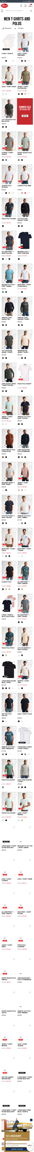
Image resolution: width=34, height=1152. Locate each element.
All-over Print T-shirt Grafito (8, 913)
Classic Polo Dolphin (6, 186)
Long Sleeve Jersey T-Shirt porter (9, 384)
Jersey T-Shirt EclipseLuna (23, 87)
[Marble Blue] (22, 490)
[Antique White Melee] (3, 490)
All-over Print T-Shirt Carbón (24, 582)
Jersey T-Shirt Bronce (7, 1045)
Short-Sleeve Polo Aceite (9, 1012)
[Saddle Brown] (6, 127)
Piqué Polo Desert (24, 384)
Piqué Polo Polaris (9, 219)
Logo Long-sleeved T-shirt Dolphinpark (25, 781)
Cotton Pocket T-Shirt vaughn (8, 516)
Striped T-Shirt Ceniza (7, 153)
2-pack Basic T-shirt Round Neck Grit (25, 1078)
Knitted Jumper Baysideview (7, 1078)
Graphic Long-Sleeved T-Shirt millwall (23, 318)
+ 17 (28, 61)
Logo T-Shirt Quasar (22, 1045)
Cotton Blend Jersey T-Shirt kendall (7, 351)
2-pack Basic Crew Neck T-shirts (24, 1111)
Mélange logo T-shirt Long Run (24, 252)
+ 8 (13, 61)
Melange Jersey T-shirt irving (8, 483)
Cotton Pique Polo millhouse (9, 120)
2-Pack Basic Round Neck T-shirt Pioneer (9, 682)
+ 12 (12, 193)
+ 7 (29, 193)
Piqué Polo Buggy (8, 780)
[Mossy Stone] (22, 457)
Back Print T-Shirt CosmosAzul (24, 285)
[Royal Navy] (19, 226)
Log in (21, 6)
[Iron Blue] (3, 292)
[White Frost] (9, 754)
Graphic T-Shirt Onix (23, 681)
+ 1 (13, 688)
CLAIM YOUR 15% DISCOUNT (17, 1149)
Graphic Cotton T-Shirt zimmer (24, 516)
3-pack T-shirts (7, 53)
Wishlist (25, 6)
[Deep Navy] (3, 688)
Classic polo (6, 582)
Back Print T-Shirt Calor (8, 549)
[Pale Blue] (3, 1084)
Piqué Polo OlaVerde (22, 946)
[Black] (6, 61)
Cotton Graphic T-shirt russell (24, 648)
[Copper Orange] (25, 61)
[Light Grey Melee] (9, 688)
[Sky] (22, 556)
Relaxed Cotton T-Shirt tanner (8, 285)
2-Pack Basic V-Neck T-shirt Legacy (25, 747)
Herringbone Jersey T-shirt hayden (23, 351)
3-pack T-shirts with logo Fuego (8, 615)
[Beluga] (22, 226)
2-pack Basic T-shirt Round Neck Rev (9, 846)
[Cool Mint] (6, 94)
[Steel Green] (6, 325)
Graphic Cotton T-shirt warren (24, 1012)
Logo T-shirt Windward (22, 54)
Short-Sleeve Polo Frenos (9, 979)
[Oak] (19, 985)
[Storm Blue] (3, 754)
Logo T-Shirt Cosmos (6, 880)
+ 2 (13, 985)
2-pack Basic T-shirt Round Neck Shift (9, 1111)
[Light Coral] (25, 94)
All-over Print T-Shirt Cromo (24, 615)
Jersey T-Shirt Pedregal (7, 417)
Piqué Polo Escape (8, 813)
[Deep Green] (3, 127)
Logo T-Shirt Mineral (22, 814)
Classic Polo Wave (24, 186)
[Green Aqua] (19, 952)
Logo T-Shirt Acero (9, 86)
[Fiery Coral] (25, 193)
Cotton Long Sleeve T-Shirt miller (23, 219)
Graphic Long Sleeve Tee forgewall (7, 318)
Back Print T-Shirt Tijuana (24, 549)
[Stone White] (19, 358)
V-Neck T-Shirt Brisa (7, 946)
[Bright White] (3, 61)
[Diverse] (3, 622)
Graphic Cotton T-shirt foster (24, 417)
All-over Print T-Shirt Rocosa (8, 252)
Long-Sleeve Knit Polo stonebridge (24, 979)
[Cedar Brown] (25, 457)
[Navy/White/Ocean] (9, 61)
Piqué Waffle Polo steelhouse (8, 450)
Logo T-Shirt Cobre (25, 879)
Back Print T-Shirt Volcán (24, 913)
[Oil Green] (6, 160)
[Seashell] (3, 94)
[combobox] (18, 10)
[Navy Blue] (22, 61)
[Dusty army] (19, 94)
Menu (2, 11)
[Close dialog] (31, 1120)
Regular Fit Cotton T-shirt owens (25, 846)
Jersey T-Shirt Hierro (23, 483)
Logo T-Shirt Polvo (25, 714)
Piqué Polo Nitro (8, 648)
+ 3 (29, 94)
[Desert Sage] (22, 193)
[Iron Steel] (6, 292)
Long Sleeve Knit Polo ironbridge (24, 450)
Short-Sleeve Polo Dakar (25, 153)
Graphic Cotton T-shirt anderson (8, 747)
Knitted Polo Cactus (7, 715)
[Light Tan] (9, 193)
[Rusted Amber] (19, 1018)
